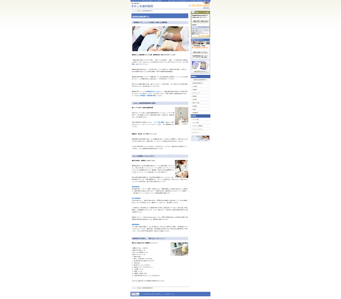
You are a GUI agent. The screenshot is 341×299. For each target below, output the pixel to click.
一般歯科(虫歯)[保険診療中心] (200, 79)
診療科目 (139, 10)
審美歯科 (195, 96)
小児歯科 (195, 86)
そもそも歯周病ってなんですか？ (143, 156)
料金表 (194, 109)
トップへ (134, 10)
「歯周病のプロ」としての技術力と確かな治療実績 (149, 22)
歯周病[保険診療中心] (198, 83)
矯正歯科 (195, 106)
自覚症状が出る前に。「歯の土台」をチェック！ (149, 238)
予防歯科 (195, 89)
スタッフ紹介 (196, 122)
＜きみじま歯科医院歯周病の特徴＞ (144, 103)
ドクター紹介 (196, 119)
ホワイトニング (196, 93)
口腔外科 (195, 99)
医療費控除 (195, 112)
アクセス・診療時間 (197, 125)
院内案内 (193, 116)
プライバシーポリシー (198, 129)
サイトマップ (196, 132)
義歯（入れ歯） (196, 102)
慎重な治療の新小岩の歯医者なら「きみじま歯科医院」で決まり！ (161, 294)
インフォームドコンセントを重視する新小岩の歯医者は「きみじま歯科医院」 (146, 0)
